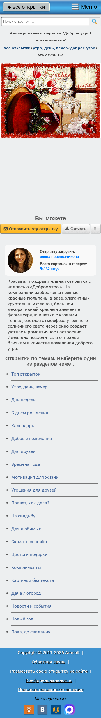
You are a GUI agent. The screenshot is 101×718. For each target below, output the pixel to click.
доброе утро (82, 48)
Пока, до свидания (30, 631)
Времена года (25, 464)
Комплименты (26, 567)
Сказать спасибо (29, 541)
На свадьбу (23, 515)
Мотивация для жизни (34, 477)
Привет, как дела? (30, 503)
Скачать (75, 228)
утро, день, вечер (50, 48)
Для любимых (26, 528)
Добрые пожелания (31, 438)
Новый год (22, 619)
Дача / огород (26, 593)
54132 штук (49, 269)
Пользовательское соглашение (50, 689)
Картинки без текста (32, 580)
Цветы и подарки (29, 554)
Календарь (22, 425)
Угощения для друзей (33, 490)
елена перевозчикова (59, 256)
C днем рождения (29, 412)
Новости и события (31, 606)
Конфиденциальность (49, 680)
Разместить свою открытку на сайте (48, 671)
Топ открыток (25, 374)
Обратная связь (48, 661)
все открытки (26, 7)
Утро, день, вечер (29, 387)
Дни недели (23, 399)
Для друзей (23, 451)
